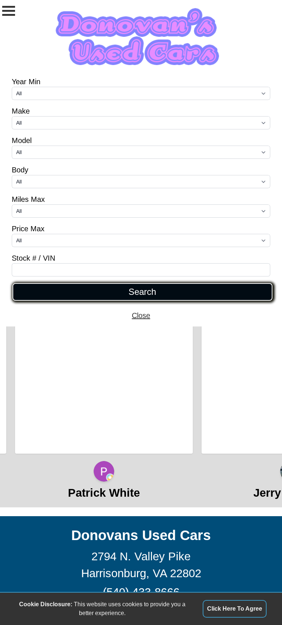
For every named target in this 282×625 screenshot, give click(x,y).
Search (142, 292)
